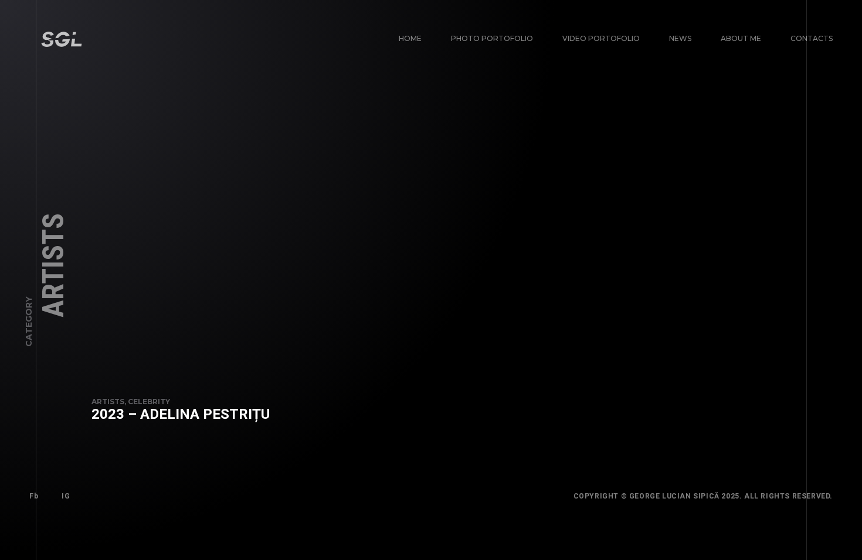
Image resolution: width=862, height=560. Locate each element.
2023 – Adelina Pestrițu (180, 414)
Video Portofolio (601, 38)
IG (66, 496)
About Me (741, 38)
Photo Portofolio (492, 38)
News (680, 38)
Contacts (811, 38)
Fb (33, 496)
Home (410, 38)
